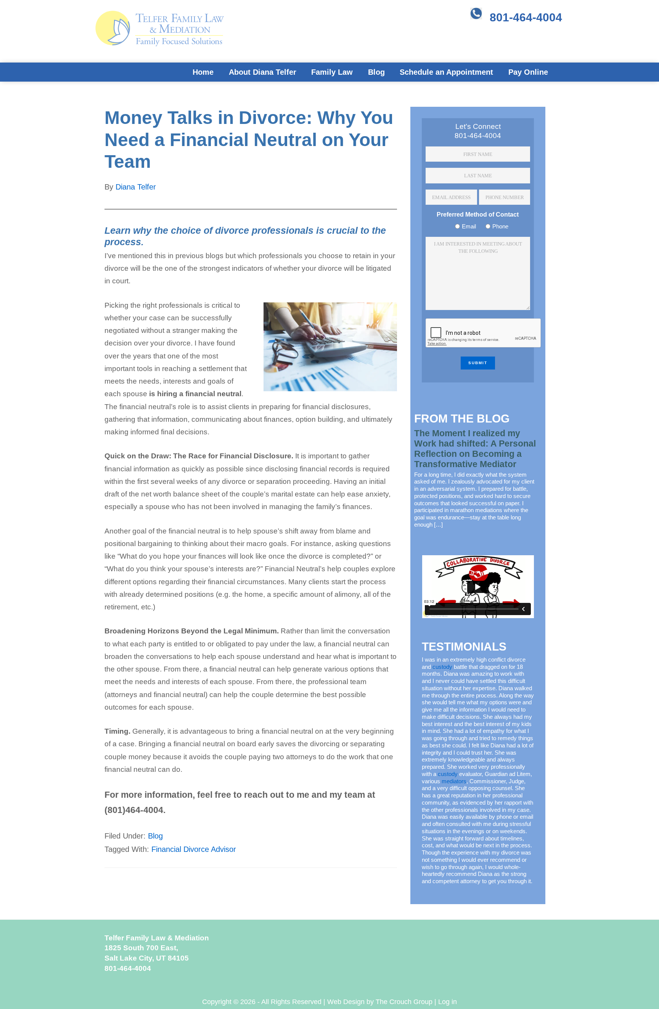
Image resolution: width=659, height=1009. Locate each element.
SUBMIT (477, 363)
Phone (500, 226)
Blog (155, 836)
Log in (447, 1002)
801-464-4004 (526, 17)
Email (469, 226)
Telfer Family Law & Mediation (142, 34)
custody (442, 667)
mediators (454, 781)
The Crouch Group (404, 1002)
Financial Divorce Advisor (193, 849)
